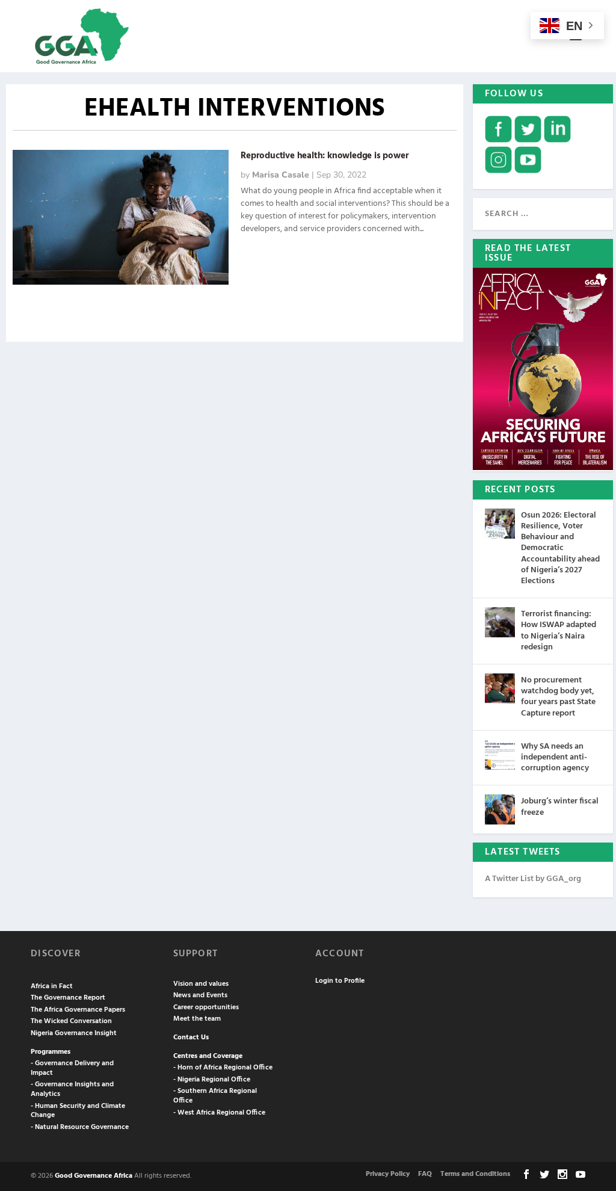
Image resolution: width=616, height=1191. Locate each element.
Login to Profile (340, 981)
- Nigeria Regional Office (211, 1080)
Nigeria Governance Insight (74, 1033)
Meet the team (197, 1019)
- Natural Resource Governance (80, 1127)
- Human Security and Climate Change (78, 1111)
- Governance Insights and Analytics (72, 1089)
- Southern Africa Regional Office (215, 1096)
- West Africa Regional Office (219, 1113)
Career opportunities (206, 1007)
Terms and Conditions (475, 1174)
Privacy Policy (388, 1174)
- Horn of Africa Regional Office (223, 1068)
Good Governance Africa (93, 1176)
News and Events (200, 995)
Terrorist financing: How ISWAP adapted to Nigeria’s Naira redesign (558, 630)
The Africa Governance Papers (78, 1010)
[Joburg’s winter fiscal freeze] (500, 809)
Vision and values (201, 984)
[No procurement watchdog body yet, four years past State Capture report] (500, 688)
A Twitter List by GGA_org (533, 879)
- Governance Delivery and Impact (72, 1068)
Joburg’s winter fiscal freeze (560, 806)
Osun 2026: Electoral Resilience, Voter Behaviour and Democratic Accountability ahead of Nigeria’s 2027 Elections (560, 548)
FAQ (425, 1174)
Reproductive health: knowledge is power (324, 156)
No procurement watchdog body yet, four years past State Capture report (558, 696)
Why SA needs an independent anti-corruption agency (555, 757)
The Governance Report (68, 998)
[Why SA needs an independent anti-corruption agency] (500, 755)
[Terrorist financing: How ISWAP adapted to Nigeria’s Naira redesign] (500, 622)
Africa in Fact (52, 986)
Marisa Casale (280, 175)
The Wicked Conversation (71, 1021)
